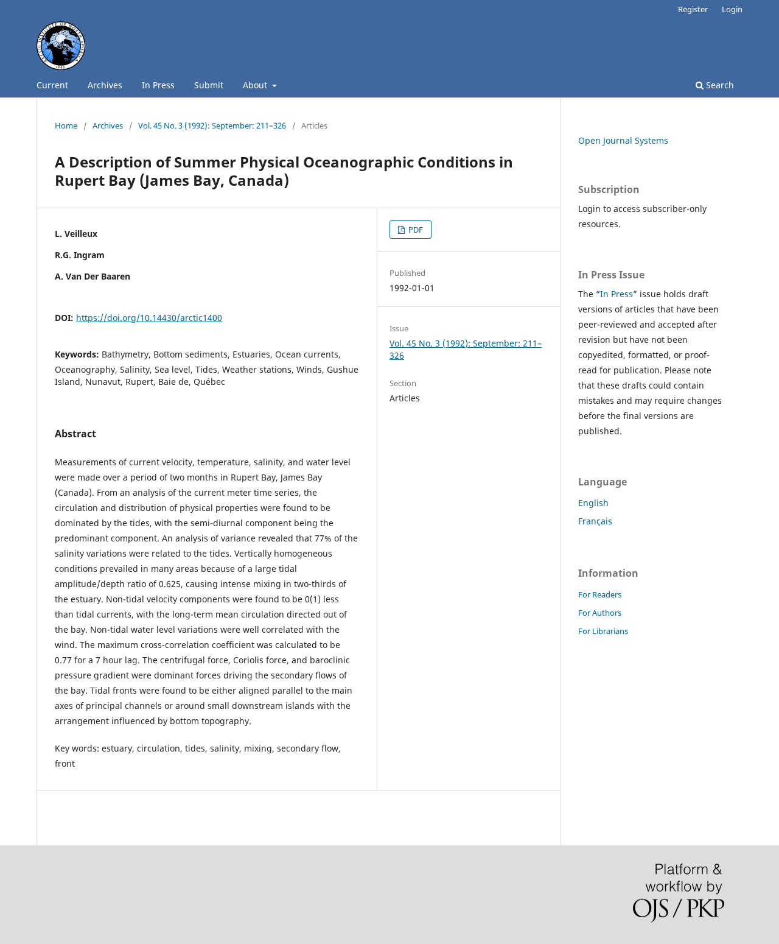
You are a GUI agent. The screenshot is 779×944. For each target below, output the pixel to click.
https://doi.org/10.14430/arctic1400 (149, 317)
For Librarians (603, 630)
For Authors (599, 612)
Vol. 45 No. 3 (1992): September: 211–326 (212, 125)
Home (66, 125)
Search (719, 85)
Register (693, 9)
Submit (208, 85)
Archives (105, 85)
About (256, 85)
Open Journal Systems (623, 140)
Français (595, 521)
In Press (158, 85)
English (593, 503)
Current (52, 85)
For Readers (599, 594)
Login (732, 9)
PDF (415, 229)
